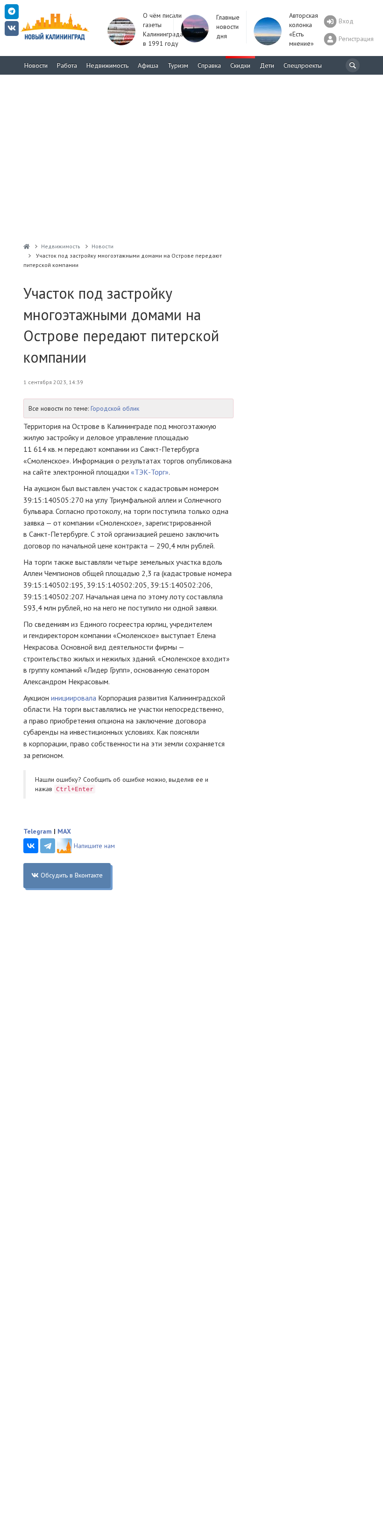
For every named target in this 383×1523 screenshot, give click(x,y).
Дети (267, 65)
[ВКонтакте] (30, 845)
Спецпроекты (303, 65)
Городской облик (115, 408)
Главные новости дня (228, 26)
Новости (36, 65)
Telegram (37, 831)
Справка (209, 65)
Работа (67, 65)
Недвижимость (107, 65)
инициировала (73, 697)
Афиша (148, 65)
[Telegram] (47, 845)
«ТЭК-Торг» (150, 472)
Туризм (178, 65)
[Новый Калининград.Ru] (26, 246)
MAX (64, 831)
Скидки (240, 65)
